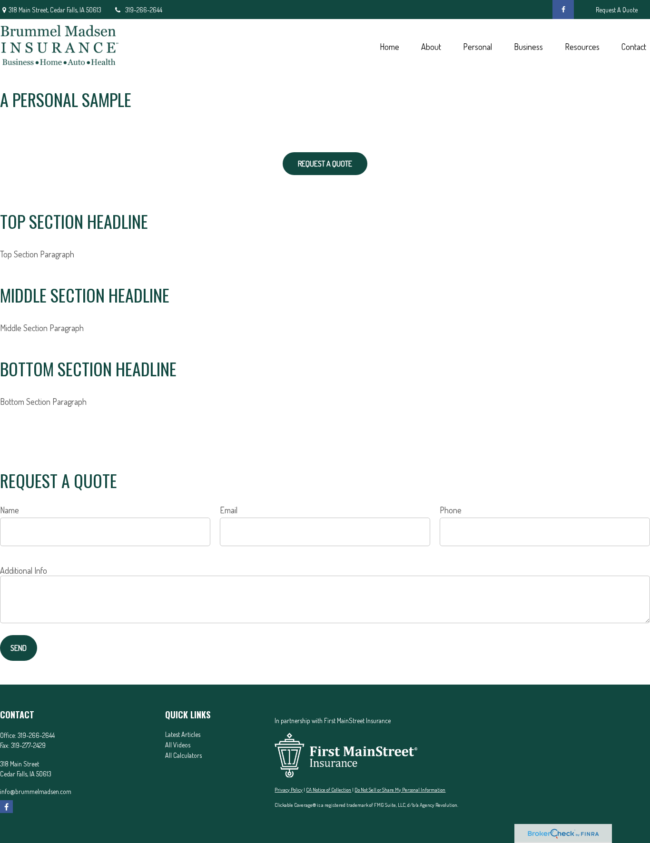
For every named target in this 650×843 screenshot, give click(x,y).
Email (228, 510)
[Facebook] (563, 9)
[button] (389, 46)
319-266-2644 (143, 10)
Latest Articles (182, 734)
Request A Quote (617, 10)
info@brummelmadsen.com (35, 791)
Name (9, 510)
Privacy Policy (289, 789)
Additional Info (23, 570)
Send (18, 648)
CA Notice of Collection (328, 789)
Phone (451, 510)
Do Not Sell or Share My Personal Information (400, 789)
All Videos (177, 745)
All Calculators (183, 755)
